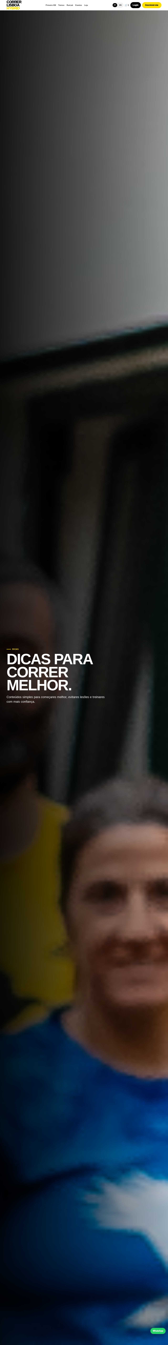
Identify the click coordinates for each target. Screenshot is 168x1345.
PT (115, 5)
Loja (86, 5)
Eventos (78, 5)
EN (120, 5)
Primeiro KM (51, 5)
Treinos (61, 5)
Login (135, 5)
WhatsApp (158, 1331)
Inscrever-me (151, 5)
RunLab (70, 5)
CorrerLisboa (14, 5)
